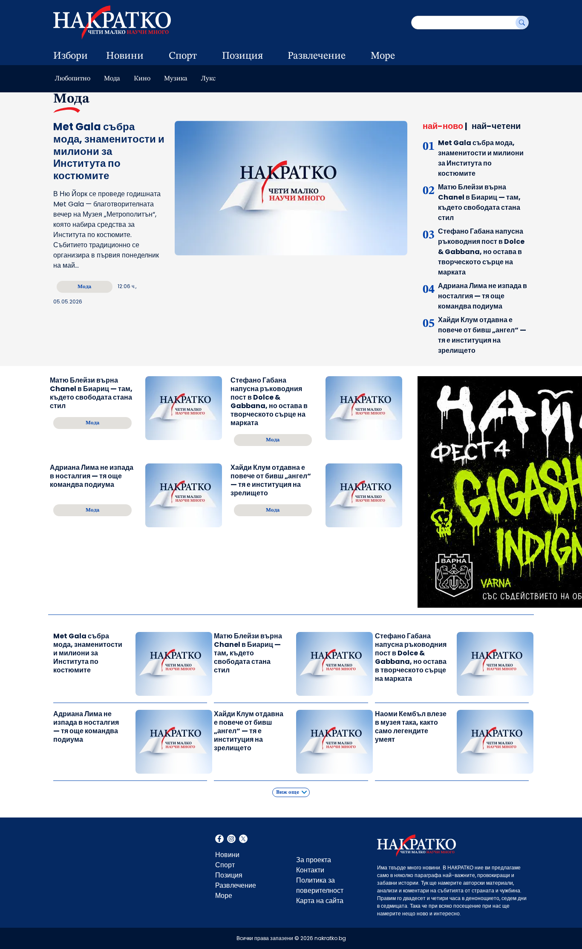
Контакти (310, 870)
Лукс (208, 78)
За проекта (313, 860)
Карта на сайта (319, 901)
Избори (70, 56)
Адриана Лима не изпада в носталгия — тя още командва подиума (482, 296)
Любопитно (72, 78)
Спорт (183, 56)
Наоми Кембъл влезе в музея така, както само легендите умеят (411, 727)
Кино (142, 78)
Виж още (287, 792)
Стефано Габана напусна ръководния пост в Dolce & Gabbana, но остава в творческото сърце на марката (481, 251)
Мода (112, 78)
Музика (175, 78)
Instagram (231, 840)
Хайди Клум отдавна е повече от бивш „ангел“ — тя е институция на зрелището (482, 335)
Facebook (219, 840)
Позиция (242, 56)
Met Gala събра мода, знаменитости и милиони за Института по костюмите (481, 158)
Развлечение (317, 56)
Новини (125, 56)
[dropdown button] (154, 56)
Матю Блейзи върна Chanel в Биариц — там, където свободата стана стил (479, 202)
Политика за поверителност (319, 885)
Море (383, 56)
